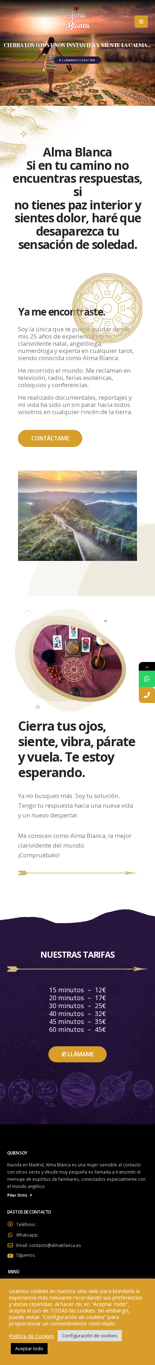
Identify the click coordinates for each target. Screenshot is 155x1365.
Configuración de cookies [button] (90, 1335)
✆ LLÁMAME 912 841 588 (77, 60)
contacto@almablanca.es (55, 1245)
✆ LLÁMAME (78, 1054)
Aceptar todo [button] (29, 1348)
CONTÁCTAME (50, 438)
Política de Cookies (31, 1336)
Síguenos (25, 1255)
